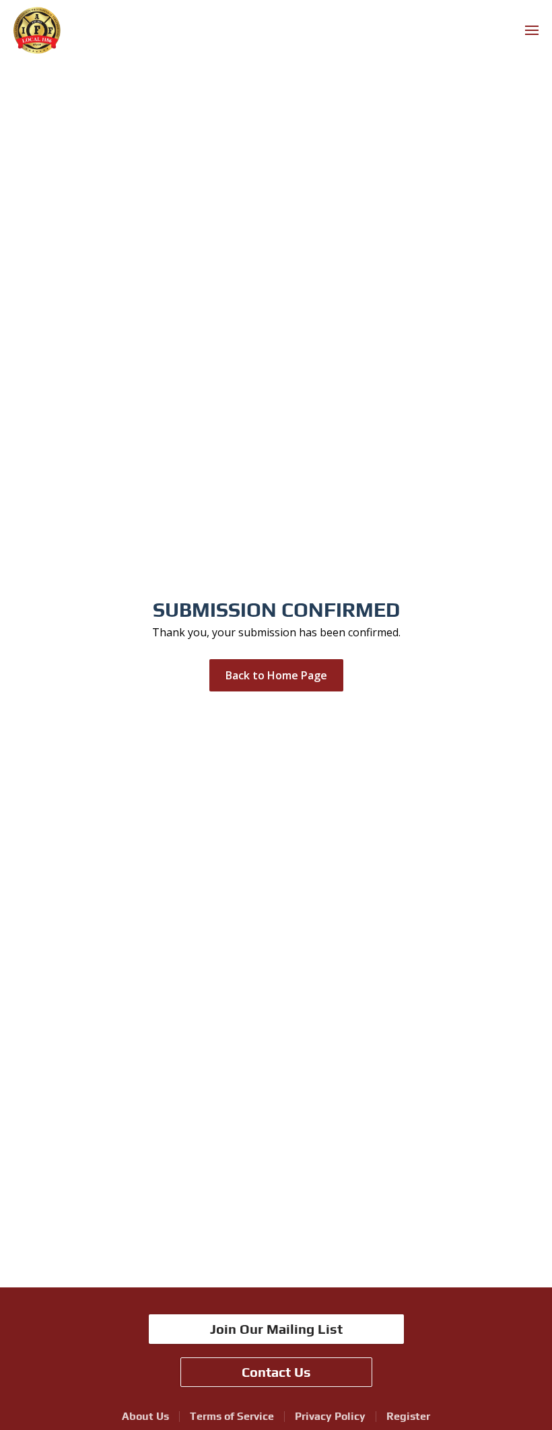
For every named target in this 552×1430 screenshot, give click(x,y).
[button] (532, 30)
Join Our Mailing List (276, 1329)
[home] (37, 30)
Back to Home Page (276, 675)
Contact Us (276, 1372)
